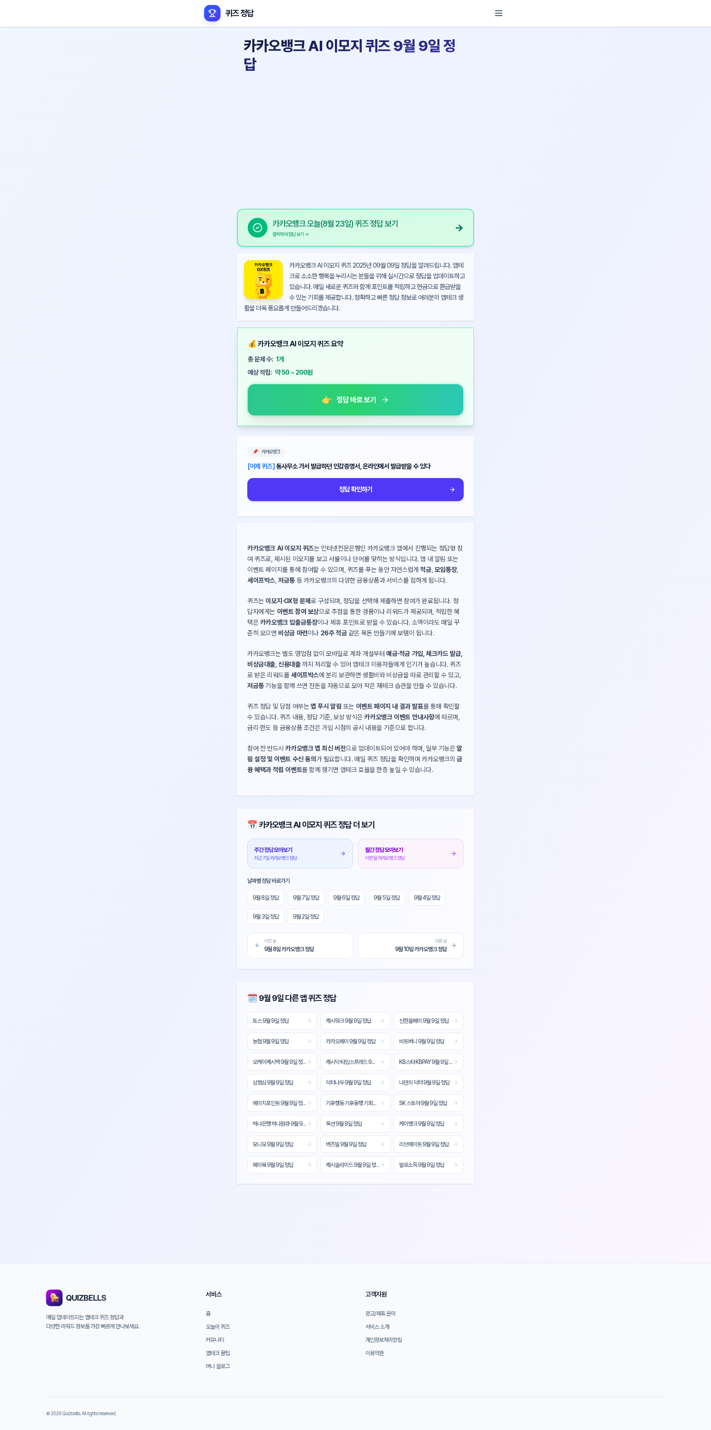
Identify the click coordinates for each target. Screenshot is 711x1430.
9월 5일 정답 (387, 897)
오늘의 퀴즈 (218, 1326)
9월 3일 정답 (266, 916)
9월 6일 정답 (346, 897)
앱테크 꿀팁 (218, 1353)
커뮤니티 (215, 1340)
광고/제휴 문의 (380, 1313)
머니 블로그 (218, 1366)
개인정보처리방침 (383, 1340)
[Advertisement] (355, 138)
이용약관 (374, 1353)
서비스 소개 (377, 1326)
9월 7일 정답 (306, 897)
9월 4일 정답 (427, 897)
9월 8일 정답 (266, 897)
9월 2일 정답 (306, 916)
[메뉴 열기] (498, 13)
